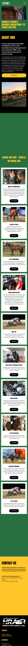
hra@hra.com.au (6, 634)
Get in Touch (14, 510)
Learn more (14, 75)
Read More (14, 200)
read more (14, 477)
